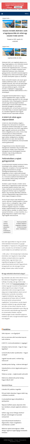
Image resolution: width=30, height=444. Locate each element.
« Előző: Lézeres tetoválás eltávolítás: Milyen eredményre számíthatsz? (7, 227)
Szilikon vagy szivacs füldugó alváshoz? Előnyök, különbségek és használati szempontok (13, 415)
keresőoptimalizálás (19, 284)
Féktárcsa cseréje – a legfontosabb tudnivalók (15, 374)
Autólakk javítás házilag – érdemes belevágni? (15, 364)
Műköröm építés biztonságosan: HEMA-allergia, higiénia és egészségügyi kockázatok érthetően (14, 430)
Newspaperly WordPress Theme (18, 440)
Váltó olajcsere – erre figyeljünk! (11, 333)
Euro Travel (19, 89)
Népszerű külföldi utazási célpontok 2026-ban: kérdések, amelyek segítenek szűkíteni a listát (14, 407)
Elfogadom (18, 7)
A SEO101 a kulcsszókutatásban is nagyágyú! (14, 343)
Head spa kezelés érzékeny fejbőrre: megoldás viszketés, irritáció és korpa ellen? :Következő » (21, 225)
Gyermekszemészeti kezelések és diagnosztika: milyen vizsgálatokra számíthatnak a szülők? (11, 423)
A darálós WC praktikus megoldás (11, 389)
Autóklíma (6, 329)
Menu (26, 14)
